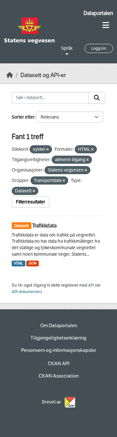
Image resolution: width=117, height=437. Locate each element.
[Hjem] (9, 75)
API (91, 285)
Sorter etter (23, 117)
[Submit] (96, 98)
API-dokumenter (26, 291)
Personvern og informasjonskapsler (58, 350)
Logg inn (98, 48)
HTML (18, 263)
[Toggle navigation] (105, 25)
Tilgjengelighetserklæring (58, 338)
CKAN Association (59, 376)
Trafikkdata (44, 226)
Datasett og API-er (43, 75)
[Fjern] (47, 150)
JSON (32, 263)
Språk (66, 48)
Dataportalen (98, 13)
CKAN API (59, 363)
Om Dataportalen (58, 325)
